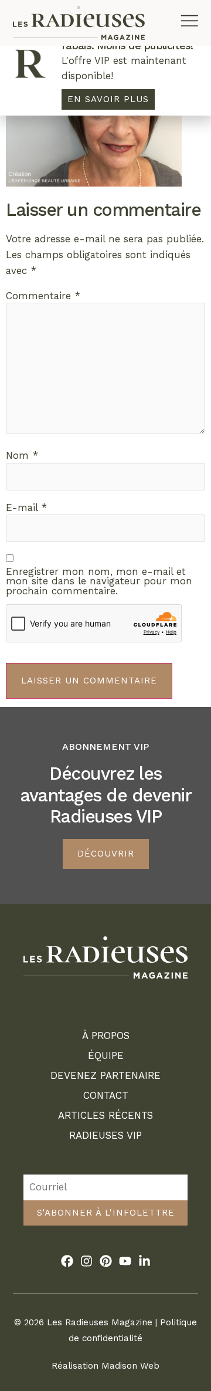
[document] (105, 695)
